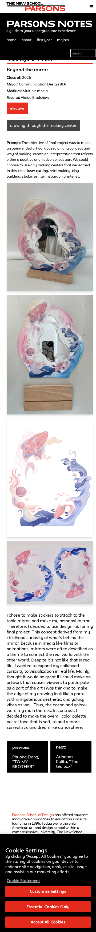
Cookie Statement (23, 880)
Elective (17, 108)
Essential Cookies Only (48, 906)
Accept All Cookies (48, 922)
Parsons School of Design (33, 815)
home (11, 40)
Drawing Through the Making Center (43, 125)
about (26, 40)
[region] (48, 883)
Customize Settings (48, 891)
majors (63, 40)
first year (44, 40)
